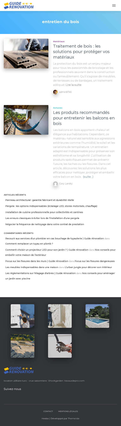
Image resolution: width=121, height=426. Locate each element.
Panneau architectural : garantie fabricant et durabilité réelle (39, 200)
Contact (48, 411)
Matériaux (59, 41)
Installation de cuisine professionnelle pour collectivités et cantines (44, 212)
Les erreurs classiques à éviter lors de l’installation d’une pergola (42, 218)
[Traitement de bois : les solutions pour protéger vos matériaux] (26, 53)
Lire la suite (73, 84)
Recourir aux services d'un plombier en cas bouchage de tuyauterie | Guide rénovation (54, 238)
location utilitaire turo (15, 380)
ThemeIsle (73, 418)
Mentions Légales (68, 411)
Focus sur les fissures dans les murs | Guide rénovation (36, 261)
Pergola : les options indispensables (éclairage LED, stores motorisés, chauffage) (51, 206)
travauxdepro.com (74, 380)
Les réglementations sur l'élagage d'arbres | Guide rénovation (40, 273)
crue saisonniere (38, 380)
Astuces (57, 108)
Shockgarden (55, 380)
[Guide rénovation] (20, 5)
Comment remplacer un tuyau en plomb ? (29, 243)
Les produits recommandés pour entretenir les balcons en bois (84, 118)
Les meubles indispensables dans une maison (31, 267)
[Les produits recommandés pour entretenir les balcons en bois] (26, 120)
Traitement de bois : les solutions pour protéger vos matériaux (81, 52)
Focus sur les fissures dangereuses (95, 261)
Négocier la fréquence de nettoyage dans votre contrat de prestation (44, 224)
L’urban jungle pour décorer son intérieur (88, 267)
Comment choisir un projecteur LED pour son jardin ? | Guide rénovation (46, 249)
